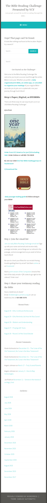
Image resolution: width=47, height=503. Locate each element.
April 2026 (7, 420)
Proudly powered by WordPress (22, 496)
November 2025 (10, 448)
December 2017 (10, 477)
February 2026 (9, 431)
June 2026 (8, 408)
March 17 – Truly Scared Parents (29, 365)
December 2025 (10, 443)
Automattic (30, 499)
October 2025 (9, 454)
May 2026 (7, 414)
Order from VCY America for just (16, 152)
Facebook (10, 266)
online (36, 263)
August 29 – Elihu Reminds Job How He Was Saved (22, 316)
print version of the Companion (20, 272)
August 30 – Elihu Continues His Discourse (18, 311)
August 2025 (8, 465)
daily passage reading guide (15, 196)
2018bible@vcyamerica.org (18, 295)
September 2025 (10, 460)
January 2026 (9, 437)
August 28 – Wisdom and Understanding (18, 322)
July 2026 (7, 403)
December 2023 (10, 471)
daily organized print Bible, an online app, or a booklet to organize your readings (23, 83)
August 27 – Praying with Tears (14, 328)
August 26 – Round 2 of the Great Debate (18, 333)
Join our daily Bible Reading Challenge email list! (21, 243)
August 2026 (8, 397)
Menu (25, 25)
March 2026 (8, 425)
